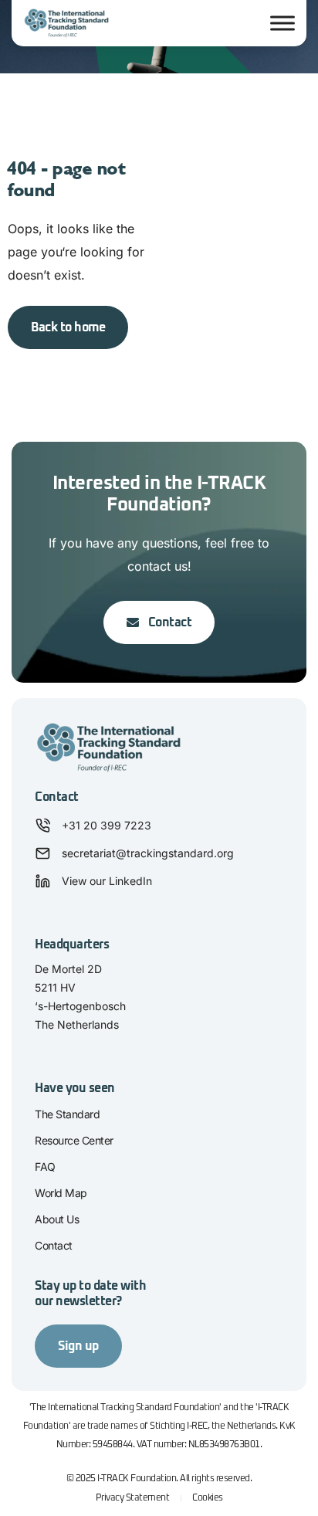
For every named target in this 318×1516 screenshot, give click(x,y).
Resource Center (74, 1140)
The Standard (67, 1114)
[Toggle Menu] (282, 23)
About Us (57, 1219)
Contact (54, 1245)
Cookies (207, 1498)
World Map (61, 1192)
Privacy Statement (133, 1498)
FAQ (45, 1166)
